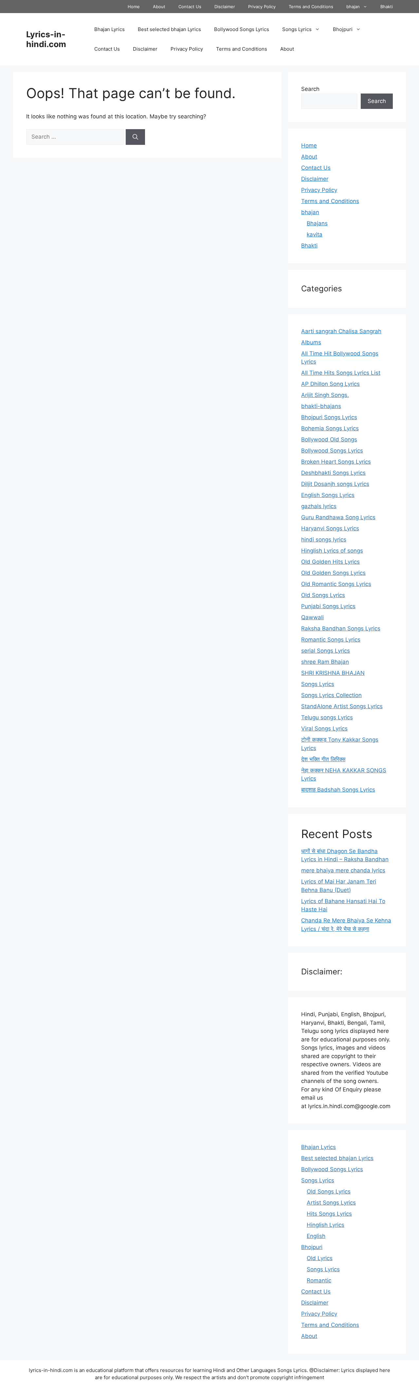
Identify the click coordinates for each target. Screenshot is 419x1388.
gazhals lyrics (319, 506)
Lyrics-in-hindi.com (46, 39)
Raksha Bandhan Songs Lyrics (340, 628)
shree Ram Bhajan (325, 662)
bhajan (353, 6)
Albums (311, 342)
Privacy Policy (262, 6)
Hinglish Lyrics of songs (332, 550)
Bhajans (317, 223)
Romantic (319, 1280)
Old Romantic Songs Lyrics (336, 584)
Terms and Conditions (311, 6)
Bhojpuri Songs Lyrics (329, 417)
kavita (314, 234)
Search (310, 89)
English (316, 1236)
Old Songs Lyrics (323, 595)
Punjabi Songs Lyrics (328, 606)
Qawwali (312, 617)
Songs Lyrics (297, 29)
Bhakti (386, 6)
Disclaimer (224, 6)
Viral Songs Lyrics (324, 728)
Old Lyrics (320, 1258)
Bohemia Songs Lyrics (330, 428)
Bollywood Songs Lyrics (241, 29)
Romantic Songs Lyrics (330, 639)
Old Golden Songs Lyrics (333, 573)
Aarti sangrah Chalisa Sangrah (341, 331)
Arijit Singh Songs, (325, 395)
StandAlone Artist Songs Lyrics (342, 706)
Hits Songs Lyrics (329, 1213)
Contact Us (189, 6)
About (159, 6)
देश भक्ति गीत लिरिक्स (323, 759)
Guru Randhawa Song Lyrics (338, 517)
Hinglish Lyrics (325, 1225)
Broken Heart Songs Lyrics (336, 461)
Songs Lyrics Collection (331, 695)
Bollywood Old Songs (329, 439)
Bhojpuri (343, 29)
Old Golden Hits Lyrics (330, 561)
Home (134, 6)
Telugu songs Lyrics (327, 717)
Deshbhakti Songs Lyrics (333, 473)
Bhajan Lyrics (109, 29)
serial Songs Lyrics (325, 650)
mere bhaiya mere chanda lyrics (343, 870)
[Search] (135, 137)
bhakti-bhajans (321, 406)
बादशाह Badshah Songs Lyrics (338, 789)
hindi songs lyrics (323, 539)
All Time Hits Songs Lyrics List (340, 372)
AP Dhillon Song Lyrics (330, 384)
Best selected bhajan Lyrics (169, 29)
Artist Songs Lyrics (331, 1202)
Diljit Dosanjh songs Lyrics (335, 484)
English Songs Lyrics (328, 495)
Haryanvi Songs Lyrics (330, 528)
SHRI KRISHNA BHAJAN (333, 673)
